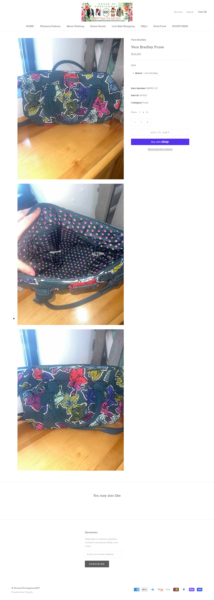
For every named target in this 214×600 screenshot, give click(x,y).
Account (178, 12)
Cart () (202, 11)
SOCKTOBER (180, 26)
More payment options (160, 148)
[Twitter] (143, 112)
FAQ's (144, 26)
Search (189, 12)
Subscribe (97, 564)
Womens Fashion (50, 26)
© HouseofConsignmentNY (26, 588)
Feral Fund (159, 26)
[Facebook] (139, 112)
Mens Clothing (75, 26)
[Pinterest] (147, 112)
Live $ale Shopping (123, 26)
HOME (30, 26)
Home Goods (98, 26)
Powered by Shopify (22, 592)
